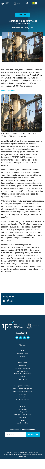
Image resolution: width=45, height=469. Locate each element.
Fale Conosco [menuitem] (22, 379)
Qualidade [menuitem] (22, 365)
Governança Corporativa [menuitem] (22, 368)
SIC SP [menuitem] (9, 452)
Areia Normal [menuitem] (22, 394)
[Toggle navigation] (41, 3)
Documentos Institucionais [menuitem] (22, 374)
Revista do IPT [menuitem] (22, 409)
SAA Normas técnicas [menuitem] (22, 400)
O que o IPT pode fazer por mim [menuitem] (22, 388)
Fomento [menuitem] (22, 350)
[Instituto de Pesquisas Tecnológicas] (5, 3)
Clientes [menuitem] (22, 356)
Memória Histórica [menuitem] (22, 423)
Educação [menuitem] (22, 397)
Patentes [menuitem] (22, 420)
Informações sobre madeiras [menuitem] (22, 414)
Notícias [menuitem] (22, 348)
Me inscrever (33, 434)
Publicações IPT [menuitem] (23, 412)
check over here (8, 90)
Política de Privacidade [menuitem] (20, 452)
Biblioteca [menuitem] (22, 417)
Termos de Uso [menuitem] (33, 452)
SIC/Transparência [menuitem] (22, 371)
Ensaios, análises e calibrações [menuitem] (22, 391)
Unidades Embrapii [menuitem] (22, 353)
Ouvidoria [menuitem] (22, 376)
